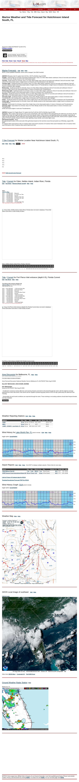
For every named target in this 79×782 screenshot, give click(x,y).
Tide (32, 12)
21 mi (22, 422)
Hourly (18, 143)
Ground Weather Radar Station (14, 683)
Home (4, 9)
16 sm (28, 473)
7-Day (28, 12)
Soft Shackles (29, 9)
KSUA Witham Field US (8, 471)
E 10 (36, 473)
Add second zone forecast (13, 173)
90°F (56, 471)
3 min (32, 471)
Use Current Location (7, 50)
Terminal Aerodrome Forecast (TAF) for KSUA (15, 480)
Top (21, 12)
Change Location (7, 48)
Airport (43, 12)
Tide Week (8, 183)
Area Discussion (8, 374)
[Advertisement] (39, 34)
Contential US (21, 674)
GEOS (50, 12)
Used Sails (40, 9)
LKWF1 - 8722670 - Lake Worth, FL (11, 426)
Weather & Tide (51, 9)
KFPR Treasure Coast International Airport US (14, 473)
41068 (3, 422)
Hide (22, 70)
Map (47, 12)
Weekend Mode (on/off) (19, 183)
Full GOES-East (30, 674)
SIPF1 (3, 424)
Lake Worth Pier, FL (24, 432)
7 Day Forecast (8, 140)
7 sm (28, 471)
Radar (54, 12)
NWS (35, 12)
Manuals (64, 9)
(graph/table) (13, 436)
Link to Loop (5, 596)
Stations (4, 420)
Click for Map (5, 192)
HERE (28, 777)
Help (26, 70)
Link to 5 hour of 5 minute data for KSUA (14, 477)
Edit (19, 70)
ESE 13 (36, 471)
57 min (32, 473)
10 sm (40, 473)
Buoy (38, 12)
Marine (24, 12)
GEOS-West (12, 674)
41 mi (22, 424)
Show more (5, 400)
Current (10, 181)
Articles (15, 9)
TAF (58, 12)
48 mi (22, 426)
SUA (21, 485)
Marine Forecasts (9, 70)
